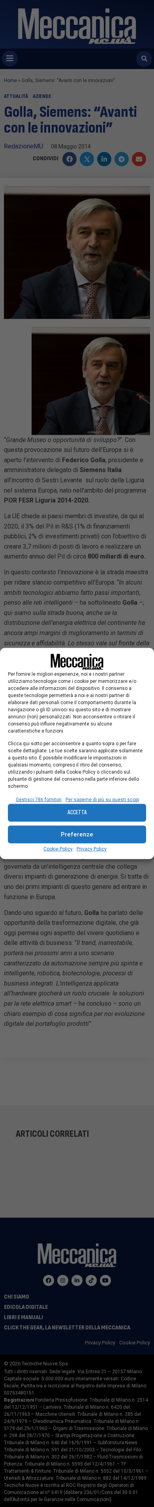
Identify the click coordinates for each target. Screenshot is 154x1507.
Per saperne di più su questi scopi (102, 799)
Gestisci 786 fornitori (39, 799)
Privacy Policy (92, 848)
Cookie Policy (58, 848)
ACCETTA (77, 812)
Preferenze (77, 834)
